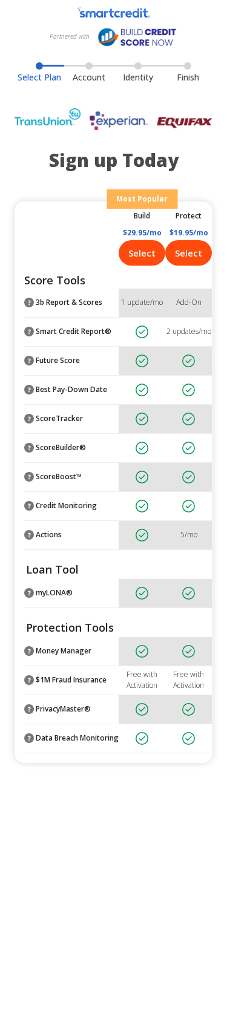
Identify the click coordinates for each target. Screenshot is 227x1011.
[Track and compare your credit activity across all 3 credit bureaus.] (29, 302)
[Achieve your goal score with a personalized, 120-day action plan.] (29, 448)
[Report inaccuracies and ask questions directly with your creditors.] (29, 535)
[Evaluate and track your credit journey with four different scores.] (29, 419)
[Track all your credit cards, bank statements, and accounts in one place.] (29, 651)
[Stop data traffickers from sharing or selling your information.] (29, 709)
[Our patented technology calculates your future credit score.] (29, 360)
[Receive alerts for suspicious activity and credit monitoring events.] (29, 506)
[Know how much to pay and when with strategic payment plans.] (29, 477)
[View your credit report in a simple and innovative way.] (29, 331)
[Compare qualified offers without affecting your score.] (29, 593)
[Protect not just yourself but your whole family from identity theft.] (29, 680)
